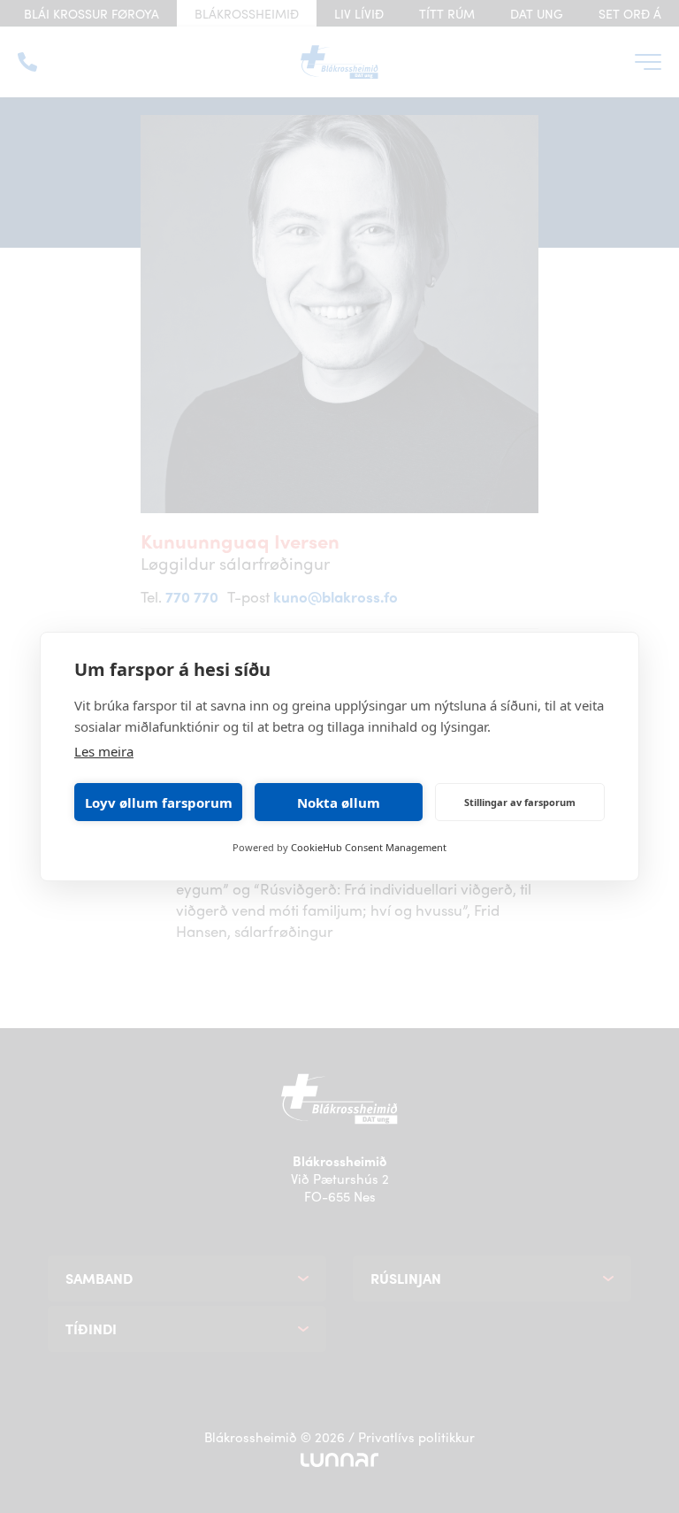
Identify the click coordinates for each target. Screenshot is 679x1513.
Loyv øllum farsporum (159, 802)
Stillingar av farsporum (520, 802)
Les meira (104, 751)
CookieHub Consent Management (368, 847)
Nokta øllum (338, 802)
